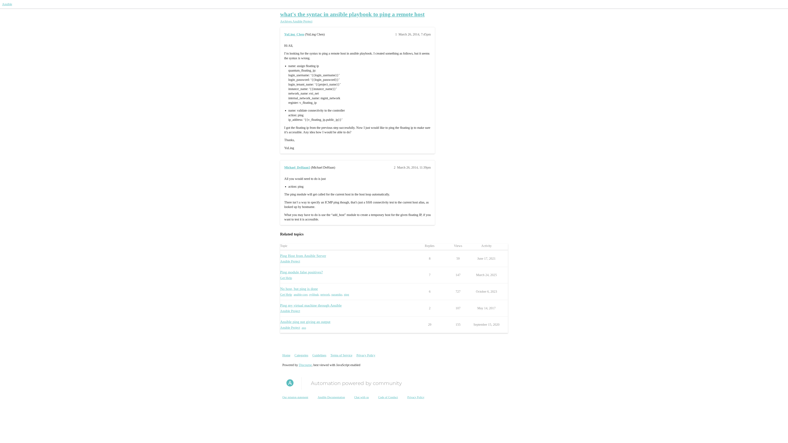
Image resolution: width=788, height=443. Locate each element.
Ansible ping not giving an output (305, 322)
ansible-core (301, 294)
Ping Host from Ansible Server (303, 256)
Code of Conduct (388, 397)
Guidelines (319, 355)
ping (346, 294)
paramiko (336, 294)
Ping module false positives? (301, 272)
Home (286, 355)
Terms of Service (341, 355)
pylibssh (314, 294)
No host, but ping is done (299, 289)
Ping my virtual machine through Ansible (311, 305)
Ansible (7, 4)
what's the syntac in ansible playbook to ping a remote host (352, 14)
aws (304, 327)
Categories (301, 355)
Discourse (305, 365)
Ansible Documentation (331, 397)
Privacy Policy (365, 355)
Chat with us (361, 397)
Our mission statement (295, 397)
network (325, 294)
